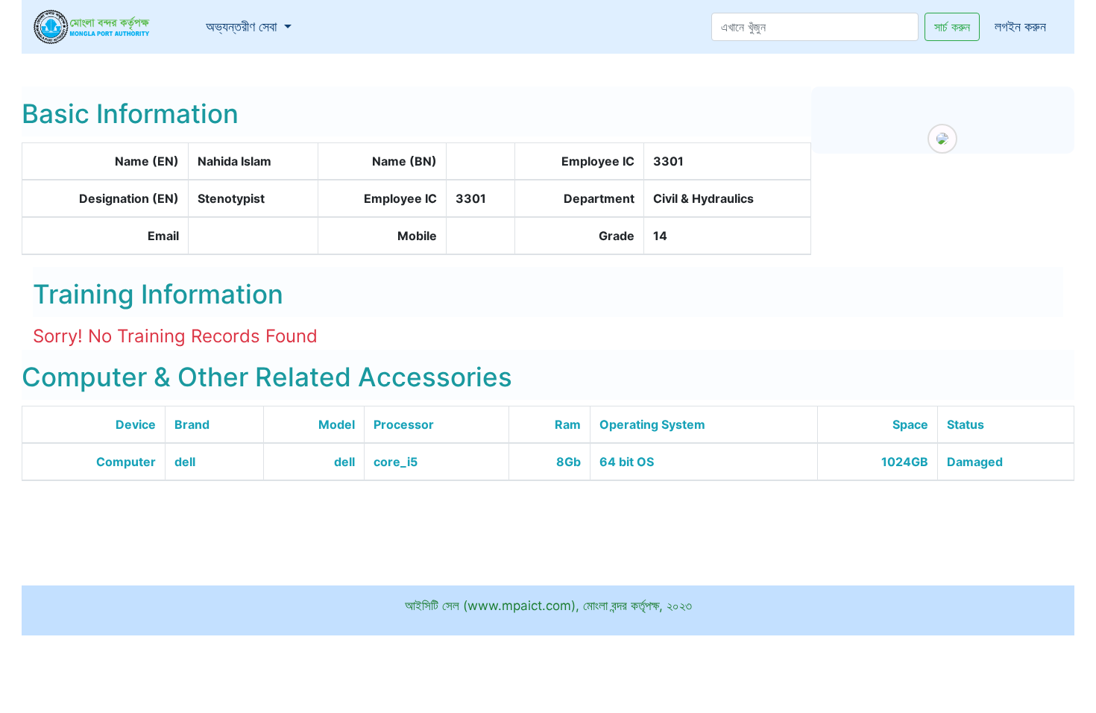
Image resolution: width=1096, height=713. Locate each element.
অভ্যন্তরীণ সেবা (251, 26)
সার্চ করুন (952, 26)
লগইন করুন (1020, 26)
